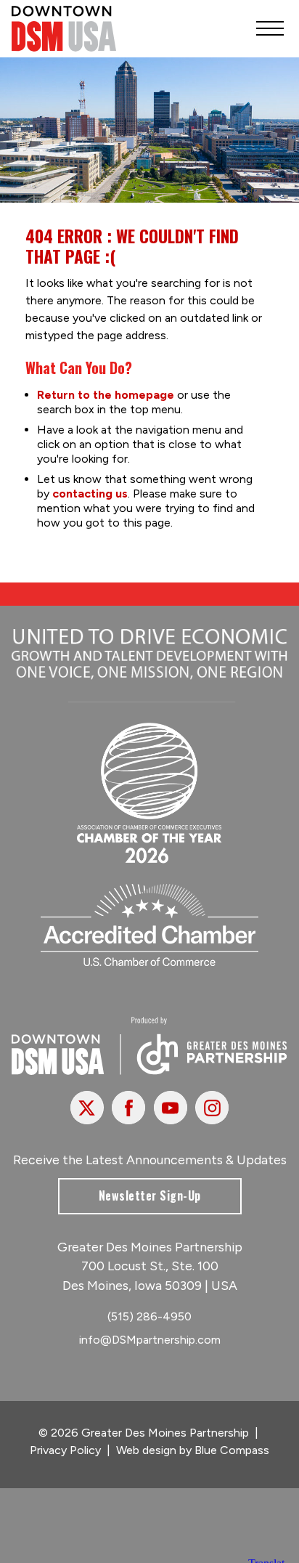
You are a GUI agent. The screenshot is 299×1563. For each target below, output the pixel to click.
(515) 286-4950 (149, 1316)
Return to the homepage (105, 395)
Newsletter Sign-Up (150, 1195)
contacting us (90, 493)
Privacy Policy (65, 1450)
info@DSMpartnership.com (150, 1340)
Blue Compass (231, 1450)
